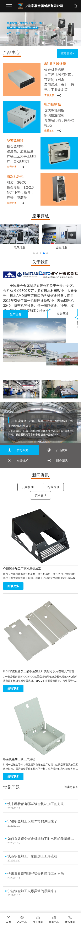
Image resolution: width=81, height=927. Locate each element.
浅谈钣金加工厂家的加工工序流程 (32, 853)
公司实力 (22, 450)
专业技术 (22, 460)
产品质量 (62, 450)
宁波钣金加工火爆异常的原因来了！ (34, 818)
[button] (38, 42)
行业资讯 (53, 487)
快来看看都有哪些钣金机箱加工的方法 (35, 801)
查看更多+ (67, 53)
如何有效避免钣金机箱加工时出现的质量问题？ (41, 836)
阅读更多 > (71, 787)
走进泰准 (62, 313)
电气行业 (19, 247)
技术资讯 (40, 495)
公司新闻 (28, 487)
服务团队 (62, 460)
